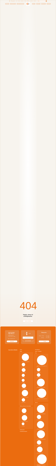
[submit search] (46, 1)
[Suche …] (41, 1)
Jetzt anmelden (28, 340)
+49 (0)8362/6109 (12, 338)
